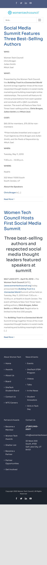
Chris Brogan (10, 192)
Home (8, 363)
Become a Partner (10, 452)
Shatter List (10, 445)
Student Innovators (32, 398)
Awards (9, 369)
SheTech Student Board (12, 389)
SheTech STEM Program (34, 371)
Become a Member (10, 428)
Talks (29, 384)
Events (30, 363)
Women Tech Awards (11, 437)
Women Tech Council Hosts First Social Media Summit (22, 220)
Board (8, 381)
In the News (32, 390)
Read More (8, 199)
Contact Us (10, 397)
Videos (30, 379)
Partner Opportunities (12, 462)
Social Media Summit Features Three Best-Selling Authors (23, 36)
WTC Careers (11, 403)
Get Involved (11, 469)
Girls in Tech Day (32, 407)
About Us (9, 375)
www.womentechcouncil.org (18, 285)
